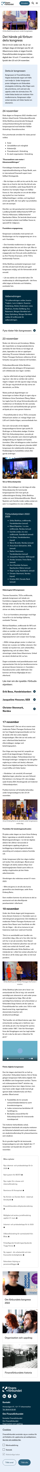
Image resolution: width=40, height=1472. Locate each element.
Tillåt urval (9, 1462)
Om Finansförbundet (10, 1421)
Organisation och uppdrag (13, 1424)
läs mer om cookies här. (12, 1440)
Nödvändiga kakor (13, 1454)
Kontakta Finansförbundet (12, 1418)
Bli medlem (24, 3)
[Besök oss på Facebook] (10, 1396)
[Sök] (33, 3)
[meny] (36, 3)
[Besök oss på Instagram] (15, 1396)
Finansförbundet (8, 3)
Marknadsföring (12, 1445)
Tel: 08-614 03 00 (9, 1409)
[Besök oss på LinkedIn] (5, 1396)
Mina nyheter (8, 1159)
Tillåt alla (24, 1462)
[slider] (13, 1058)
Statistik (9, 1450)
